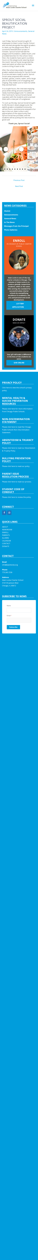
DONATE (5, 546)
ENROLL (5, 532)
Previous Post (19, 180)
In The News (9, 222)
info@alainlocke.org (10, 565)
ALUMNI (5, 538)
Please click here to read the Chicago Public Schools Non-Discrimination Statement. (16, 430)
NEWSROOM (7, 529)
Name (9, 605)
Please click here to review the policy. (16, 497)
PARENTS (6, 535)
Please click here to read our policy (15, 466)
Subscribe (13, 627)
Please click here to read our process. (16, 482)
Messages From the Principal (16, 226)
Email (9, 615)
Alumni (7, 211)
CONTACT (6, 543)
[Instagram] (9, 512)
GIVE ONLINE (19, 363)
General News (10, 218)
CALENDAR (6, 541)
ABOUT (5, 527)
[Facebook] (4, 512)
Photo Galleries (10, 230)
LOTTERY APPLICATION (18, 305)
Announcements (20, 31)
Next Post (19, 186)
